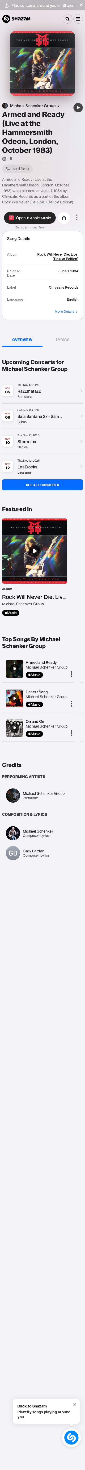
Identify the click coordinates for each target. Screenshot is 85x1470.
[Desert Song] (14, 698)
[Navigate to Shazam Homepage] (16, 19)
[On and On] (14, 728)
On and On (35, 721)
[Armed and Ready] (14, 669)
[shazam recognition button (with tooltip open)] (71, 1437)
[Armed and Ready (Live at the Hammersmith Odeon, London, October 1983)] (78, 107)
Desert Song (37, 692)
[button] (81, 4)
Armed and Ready (41, 662)
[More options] (76, 217)
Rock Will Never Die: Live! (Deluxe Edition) (37, 202)
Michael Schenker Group (47, 667)
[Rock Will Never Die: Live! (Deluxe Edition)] (34, 567)
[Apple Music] (10, 613)
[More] (71, 674)
